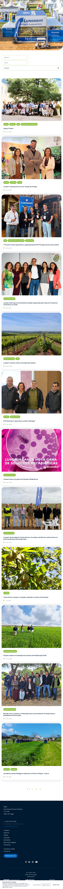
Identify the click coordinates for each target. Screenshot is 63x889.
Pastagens (13, 769)
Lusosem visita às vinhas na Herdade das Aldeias (19, 363)
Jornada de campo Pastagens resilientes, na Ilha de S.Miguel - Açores (26, 773)
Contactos (7, 845)
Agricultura (13, 182)
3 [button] (32, 789)
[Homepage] (8, 4)
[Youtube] (36, 862)
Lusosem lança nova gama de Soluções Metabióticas (20, 479)
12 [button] (36, 789)
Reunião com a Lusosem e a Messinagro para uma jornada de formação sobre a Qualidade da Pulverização (29, 714)
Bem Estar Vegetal (10, 842)
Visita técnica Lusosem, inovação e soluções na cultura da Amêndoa (25, 597)
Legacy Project (8, 128)
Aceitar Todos (56, 884)
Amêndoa (6, 593)
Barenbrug (6, 769)
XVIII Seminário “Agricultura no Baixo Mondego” (19, 421)
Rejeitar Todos (46, 884)
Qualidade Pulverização (9, 709)
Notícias (6, 833)
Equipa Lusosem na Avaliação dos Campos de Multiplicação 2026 (24, 655)
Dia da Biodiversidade (9, 298)
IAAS (18, 124)
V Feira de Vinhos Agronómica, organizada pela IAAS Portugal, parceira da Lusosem (31, 245)
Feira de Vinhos (29, 240)
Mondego (6, 416)
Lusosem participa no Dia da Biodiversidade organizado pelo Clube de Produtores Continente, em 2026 (30, 304)
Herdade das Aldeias (9, 358)
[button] (61, 6)
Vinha (17, 358)
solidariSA (12, 124)
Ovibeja (19, 182)
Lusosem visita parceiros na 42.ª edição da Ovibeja (20, 187)
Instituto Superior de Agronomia (29, 124)
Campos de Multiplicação (10, 651)
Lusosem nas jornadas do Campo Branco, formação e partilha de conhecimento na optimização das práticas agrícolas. (30, 538)
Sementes (7, 840)
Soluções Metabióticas (9, 475)
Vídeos (6, 835)
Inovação (6, 182)
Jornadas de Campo (9, 533)
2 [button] (29, 789)
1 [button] (27, 789)
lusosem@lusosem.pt (10, 826)
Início (31, 36)
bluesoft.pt (32, 876)
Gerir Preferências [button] (37, 884)
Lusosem (6, 830)
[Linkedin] (29, 862)
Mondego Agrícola (15, 416)
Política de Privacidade (31, 874)
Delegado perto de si (10, 855)
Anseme (6, 124)
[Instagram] (33, 862)
